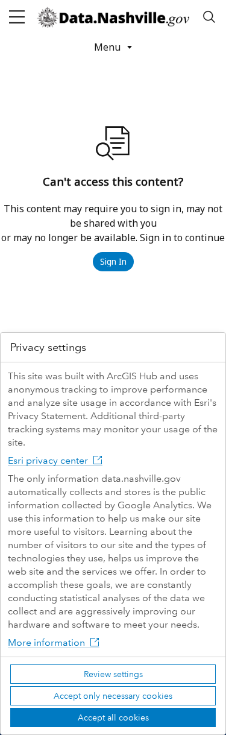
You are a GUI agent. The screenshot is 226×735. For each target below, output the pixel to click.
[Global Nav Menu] (17, 17)
